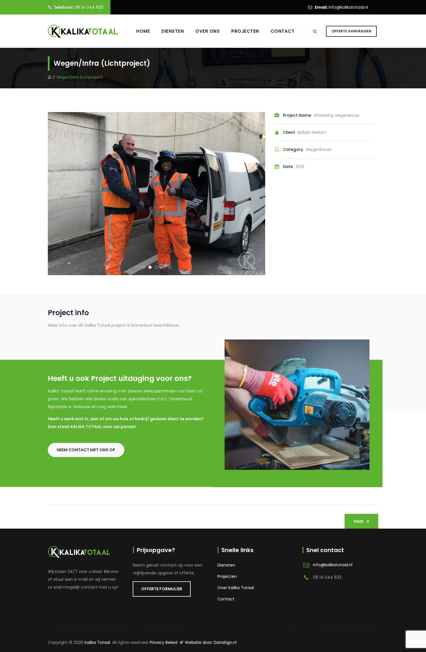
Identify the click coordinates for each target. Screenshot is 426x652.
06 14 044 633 (89, 7)
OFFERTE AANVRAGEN (351, 31)
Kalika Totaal (97, 642)
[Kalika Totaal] (83, 31)
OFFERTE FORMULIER (161, 589)
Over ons (207, 31)
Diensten (172, 31)
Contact (283, 31)
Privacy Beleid (163, 642)
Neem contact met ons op (86, 450)
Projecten (245, 31)
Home (143, 31)
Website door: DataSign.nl (210, 642)
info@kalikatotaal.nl (348, 7)
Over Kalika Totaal (235, 588)
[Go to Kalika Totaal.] (49, 77)
